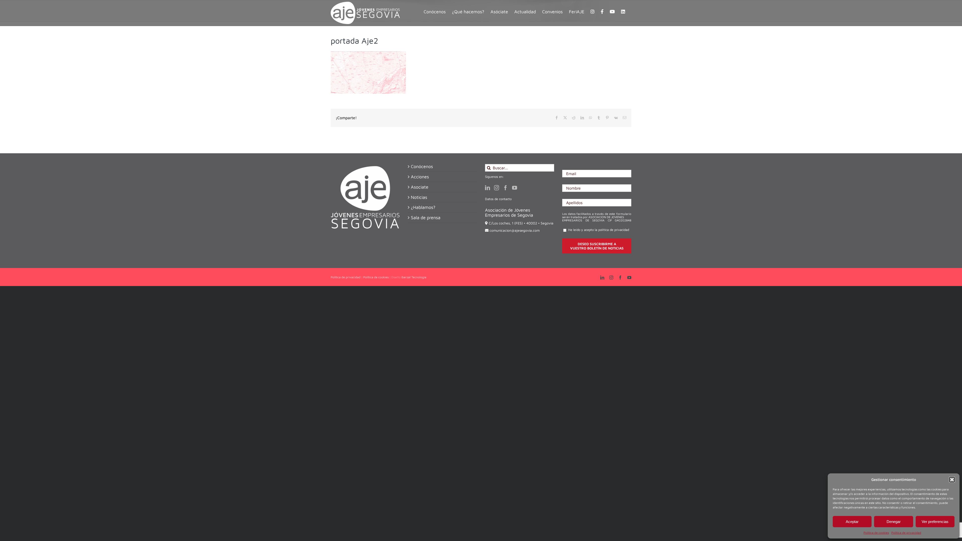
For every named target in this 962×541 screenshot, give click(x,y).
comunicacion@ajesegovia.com (515, 230)
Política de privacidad (906, 532)
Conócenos (422, 166)
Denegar (894, 521)
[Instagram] (496, 187)
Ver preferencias (935, 521)
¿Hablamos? (423, 207)
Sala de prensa (425, 217)
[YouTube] (514, 187)
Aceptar (852, 521)
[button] (951, 479)
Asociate (419, 187)
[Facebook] (505, 187)
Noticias (419, 197)
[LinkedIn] (487, 187)
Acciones (420, 176)
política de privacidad (613, 230)
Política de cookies (876, 532)
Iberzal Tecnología (413, 277)
